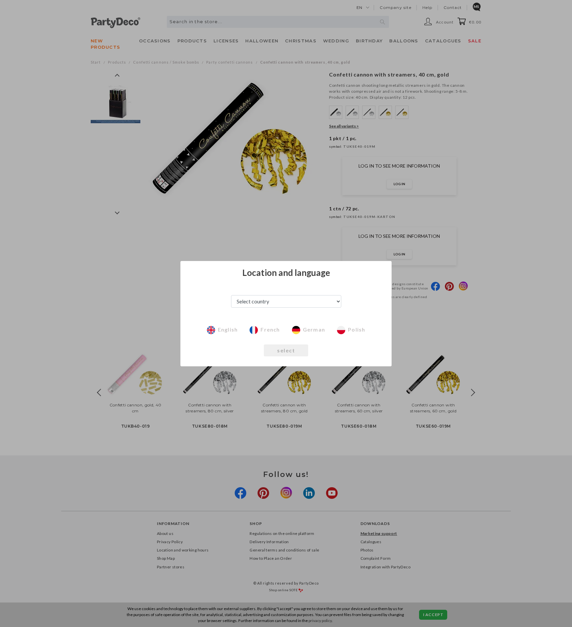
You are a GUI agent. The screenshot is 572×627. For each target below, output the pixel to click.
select (286, 350)
